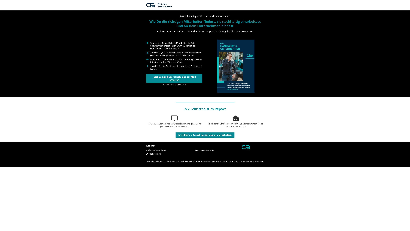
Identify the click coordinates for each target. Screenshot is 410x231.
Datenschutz (210, 150)
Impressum (199, 150)
